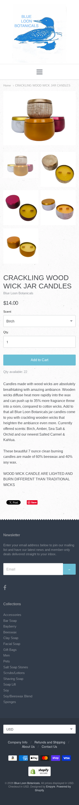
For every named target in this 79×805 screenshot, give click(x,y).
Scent (7, 311)
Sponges (9, 702)
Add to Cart (39, 360)
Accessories (12, 615)
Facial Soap (11, 644)
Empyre (50, 786)
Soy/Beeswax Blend (17, 696)
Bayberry (9, 626)
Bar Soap (10, 620)
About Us (28, 746)
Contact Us (49, 746)
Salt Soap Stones (15, 667)
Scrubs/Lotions (14, 673)
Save (34, 502)
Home (7, 85)
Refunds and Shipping (49, 742)
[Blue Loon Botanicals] (40, 60)
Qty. (6, 332)
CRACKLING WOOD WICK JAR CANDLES (42, 85)
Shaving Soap (13, 679)
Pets (6, 661)
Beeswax (10, 632)
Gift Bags (10, 650)
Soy (6, 690)
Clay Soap (10, 638)
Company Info (17, 742)
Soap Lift (9, 684)
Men (6, 655)
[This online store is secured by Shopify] (39, 774)
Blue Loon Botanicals (18, 293)
